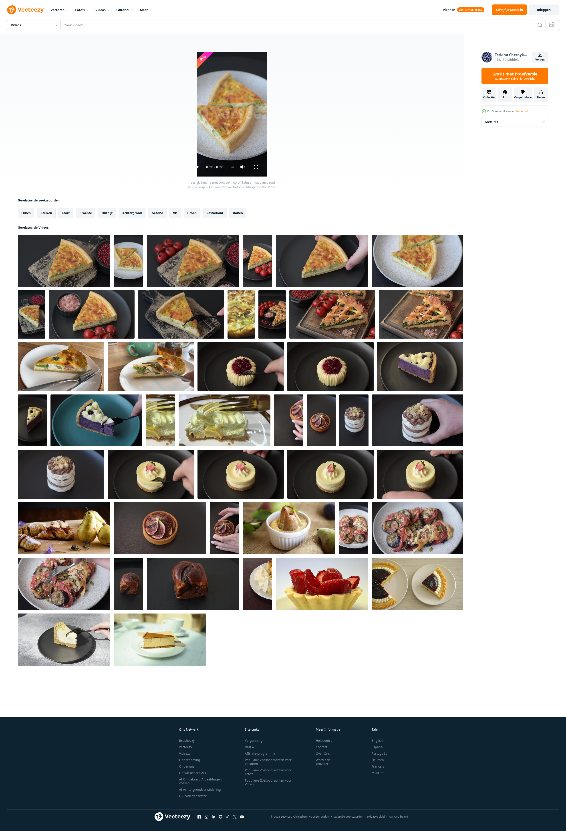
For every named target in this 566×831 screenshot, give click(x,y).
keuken (46, 213)
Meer (144, 10)
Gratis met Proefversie (515, 76)
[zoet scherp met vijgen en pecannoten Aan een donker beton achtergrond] (224, 528)
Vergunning (254, 740)
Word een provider (323, 762)
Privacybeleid (376, 817)
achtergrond (132, 213)
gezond (157, 213)
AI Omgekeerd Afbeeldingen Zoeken (200, 781)
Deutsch (378, 760)
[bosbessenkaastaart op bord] (417, 584)
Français (378, 766)
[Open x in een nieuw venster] (235, 816)
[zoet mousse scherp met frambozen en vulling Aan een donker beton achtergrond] (240, 366)
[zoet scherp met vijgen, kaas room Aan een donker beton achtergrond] (160, 528)
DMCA (249, 747)
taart (66, 213)
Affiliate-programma (260, 753)
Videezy (184, 753)
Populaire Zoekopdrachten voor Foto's (268, 772)
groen (192, 213)
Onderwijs (186, 766)
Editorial (122, 10)
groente (85, 213)
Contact (321, 747)
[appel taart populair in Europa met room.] (257, 584)
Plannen (449, 10)
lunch (26, 213)
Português (379, 753)
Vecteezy (185, 747)
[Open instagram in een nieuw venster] (206, 816)
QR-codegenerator (193, 796)
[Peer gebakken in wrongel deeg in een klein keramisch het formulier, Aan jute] (289, 528)
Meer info (491, 122)
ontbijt (107, 213)
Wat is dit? (522, 111)
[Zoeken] (540, 25)
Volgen (540, 59)
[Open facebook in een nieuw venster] (199, 816)
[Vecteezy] (25, 9)
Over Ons (323, 753)
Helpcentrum (325, 740)
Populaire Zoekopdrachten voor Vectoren (268, 762)
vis (175, 213)
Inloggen (544, 10)
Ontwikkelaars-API (192, 773)
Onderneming (189, 760)
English (377, 740)
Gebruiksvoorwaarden (348, 817)
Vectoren (57, 10)
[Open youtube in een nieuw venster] (242, 816)
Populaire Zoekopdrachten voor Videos (268, 782)
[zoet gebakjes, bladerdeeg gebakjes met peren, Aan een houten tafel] (64, 528)
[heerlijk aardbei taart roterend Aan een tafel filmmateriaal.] (322, 584)
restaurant (214, 213)
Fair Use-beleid (398, 817)
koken (238, 213)
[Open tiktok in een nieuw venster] (228, 816)
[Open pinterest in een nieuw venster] (220, 816)
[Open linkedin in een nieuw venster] (213, 816)
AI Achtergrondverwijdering (200, 789)
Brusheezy (187, 740)
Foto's (80, 10)
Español (377, 747)
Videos (100, 10)
